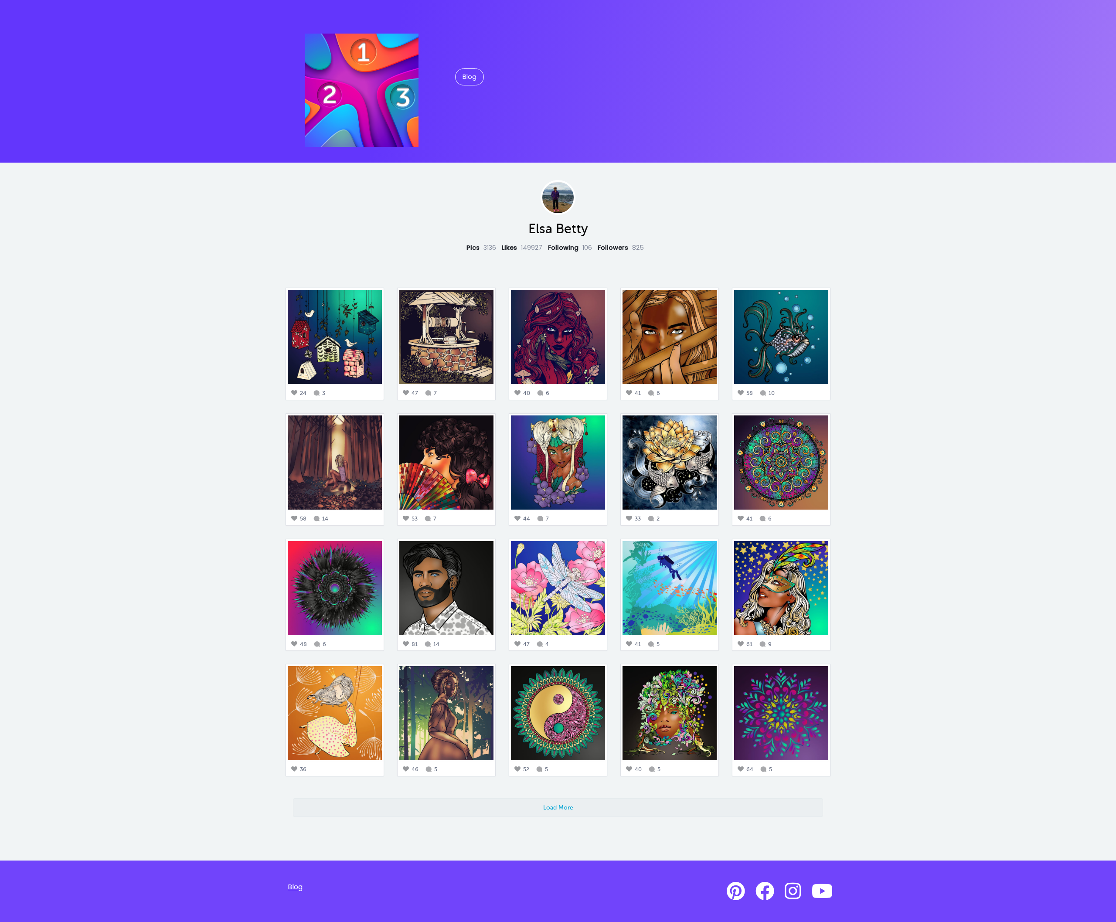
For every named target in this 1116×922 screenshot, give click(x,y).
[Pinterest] (736, 891)
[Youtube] (822, 891)
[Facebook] (764, 891)
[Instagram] (793, 891)
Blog (469, 76)
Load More (558, 807)
